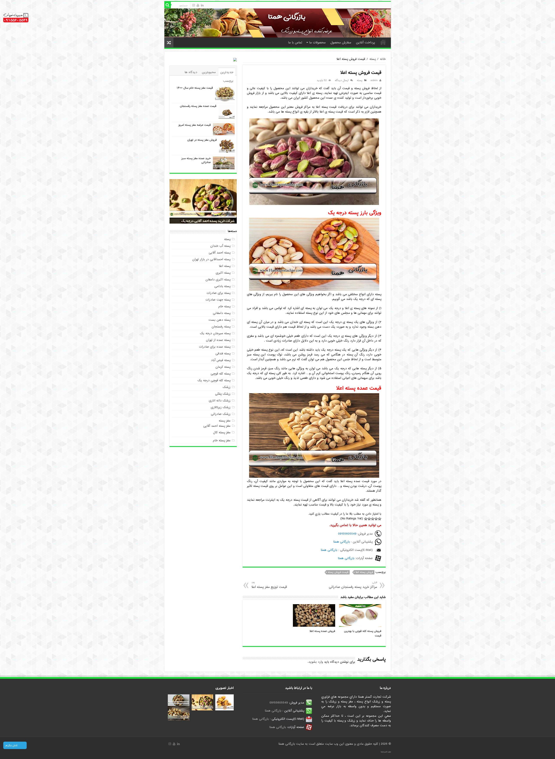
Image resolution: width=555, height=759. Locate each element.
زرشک (226, 387)
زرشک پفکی (222, 393)
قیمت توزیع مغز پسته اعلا (269, 585)
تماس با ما (295, 42)
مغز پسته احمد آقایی (216, 426)
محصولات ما (317, 42)
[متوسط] (372, 518)
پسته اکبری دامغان (218, 279)
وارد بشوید (316, 661)
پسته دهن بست (219, 319)
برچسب (228, 81)
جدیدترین (226, 72)
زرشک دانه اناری (219, 400)
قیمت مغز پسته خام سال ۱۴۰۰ (195, 88)
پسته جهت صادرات (218, 299)
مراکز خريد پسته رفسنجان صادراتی (353, 585)
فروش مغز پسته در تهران (202, 140)
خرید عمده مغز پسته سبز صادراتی (196, 160)
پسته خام (224, 306)
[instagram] (193, 5)
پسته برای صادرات (218, 293)
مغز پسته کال (221, 432)
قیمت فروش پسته (338, 572)
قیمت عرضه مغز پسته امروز (194, 125)
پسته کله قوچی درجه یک (214, 380)
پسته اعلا (224, 266)
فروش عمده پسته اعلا (322, 631)
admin (374, 80)
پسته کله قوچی (220, 373)
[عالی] (365, 518)
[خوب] (369, 518)
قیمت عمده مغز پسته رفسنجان (198, 106)
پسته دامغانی (221, 313)
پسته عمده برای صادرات (214, 346)
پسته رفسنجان (221, 326)
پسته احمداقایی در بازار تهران (211, 259)
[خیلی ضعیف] (379, 518)
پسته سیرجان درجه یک (215, 333)
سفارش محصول (340, 42)
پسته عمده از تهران (218, 340)
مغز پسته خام (221, 440)
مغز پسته (224, 420)
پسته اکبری (223, 272)
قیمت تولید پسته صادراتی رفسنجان (209, 220)
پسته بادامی (222, 286)
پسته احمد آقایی (219, 252)
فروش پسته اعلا (364, 572)
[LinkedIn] (202, 5)
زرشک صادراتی (220, 414)
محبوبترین (209, 72)
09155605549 (347, 533)
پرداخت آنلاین (365, 42)
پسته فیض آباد (220, 360)
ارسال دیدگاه (342, 80)
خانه (383, 42)
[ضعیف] (376, 518)
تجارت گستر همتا (386, 752)
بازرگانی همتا (341, 541)
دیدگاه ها (190, 72)
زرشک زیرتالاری (220, 407)
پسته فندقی (222, 353)
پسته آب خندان (220, 246)
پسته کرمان (222, 367)
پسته (372, 59)
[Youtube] (198, 5)
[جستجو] (167, 5)
